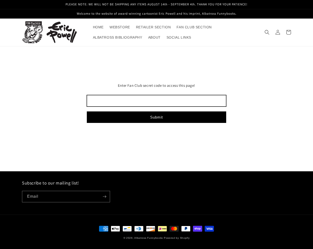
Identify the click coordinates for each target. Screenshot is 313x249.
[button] (267, 32)
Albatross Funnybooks (148, 238)
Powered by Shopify (177, 238)
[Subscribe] (104, 196)
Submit (156, 117)
